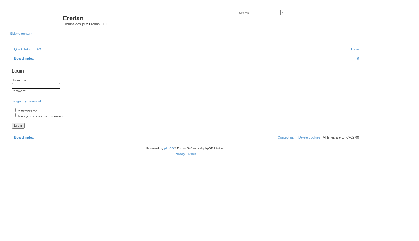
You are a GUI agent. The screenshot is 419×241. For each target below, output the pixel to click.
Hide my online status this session (40, 116)
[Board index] (36, 20)
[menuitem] (36, 49)
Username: (19, 80)
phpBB (169, 148)
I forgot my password (26, 101)
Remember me (26, 111)
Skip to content (21, 33)
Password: (19, 91)
